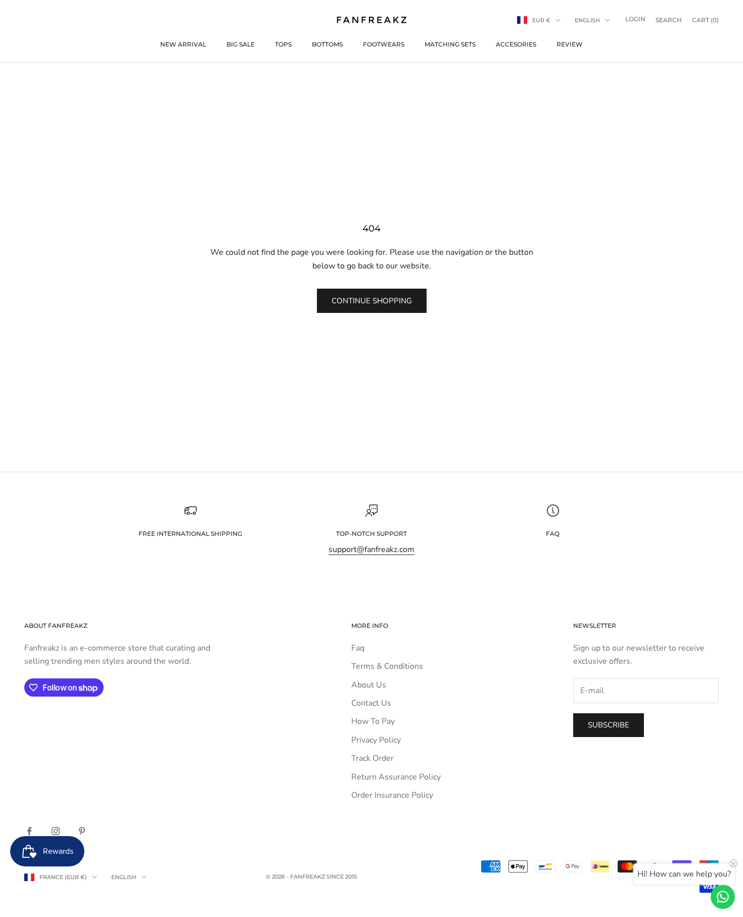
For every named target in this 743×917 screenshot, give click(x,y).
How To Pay (373, 721)
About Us (368, 685)
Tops (283, 44)
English (587, 20)
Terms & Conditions (387, 666)
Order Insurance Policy (392, 795)
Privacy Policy (376, 740)
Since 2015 (342, 876)
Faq (357, 648)
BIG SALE (240, 44)
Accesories (516, 44)
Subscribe (608, 725)
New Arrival (183, 44)
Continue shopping (372, 301)
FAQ (553, 533)
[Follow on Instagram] (56, 831)
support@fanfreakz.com (371, 549)
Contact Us (371, 703)
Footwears (383, 44)
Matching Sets (450, 44)
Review (569, 44)
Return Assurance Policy (396, 777)
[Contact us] (723, 897)
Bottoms (327, 44)
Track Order (372, 758)
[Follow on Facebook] (29, 831)
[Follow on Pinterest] (82, 831)
